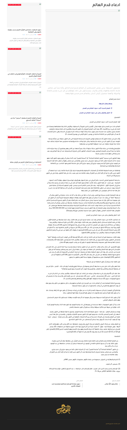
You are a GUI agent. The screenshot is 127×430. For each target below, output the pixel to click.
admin (39, 34)
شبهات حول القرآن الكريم (15, 4)
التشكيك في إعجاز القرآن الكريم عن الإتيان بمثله (25, 162)
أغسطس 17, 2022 (30, 34)
